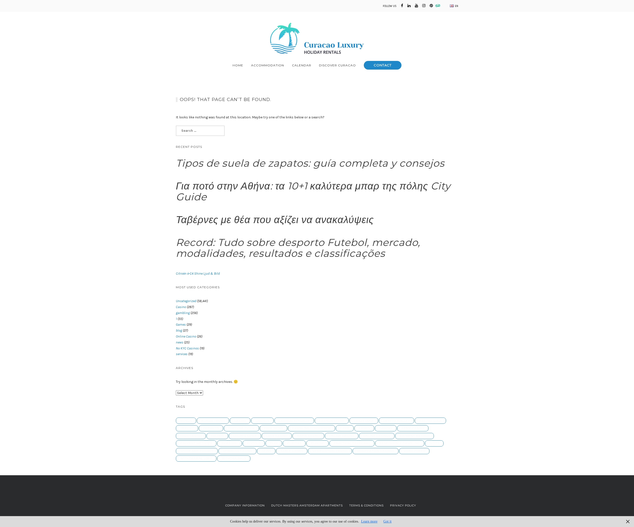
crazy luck (364, 420)
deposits (211, 428)
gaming (385, 428)
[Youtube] (416, 6)
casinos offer (331, 420)
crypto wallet (396, 420)
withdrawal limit (196, 458)
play (274, 443)
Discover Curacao (337, 65)
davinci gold (430, 420)
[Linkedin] (409, 6)
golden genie (245, 436)
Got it (387, 521)
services (181, 354)
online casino (341, 436)
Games (181, 324)
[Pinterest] (431, 6)
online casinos (377, 436)
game (344, 428)
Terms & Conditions (366, 505)
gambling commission (311, 428)
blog (179, 330)
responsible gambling (400, 443)
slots (434, 443)
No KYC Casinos (187, 348)
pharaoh (230, 443)
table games (292, 451)
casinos (262, 420)
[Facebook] (402, 6)
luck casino (277, 436)
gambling (183, 313)
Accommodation (267, 65)
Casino (181, 307)
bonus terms (213, 420)
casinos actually (294, 420)
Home (238, 65)
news (179, 342)
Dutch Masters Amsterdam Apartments (307, 505)
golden (217, 436)
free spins (273, 428)
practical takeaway (352, 443)
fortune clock (241, 428)
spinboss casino (237, 451)
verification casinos (375, 451)
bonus (186, 420)
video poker (414, 451)
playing (317, 443)
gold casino (191, 436)
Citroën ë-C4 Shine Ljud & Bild (198, 273)
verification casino (330, 451)
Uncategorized (186, 301)
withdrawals (234, 458)
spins (266, 451)
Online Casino (186, 336)
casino (240, 420)
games (364, 428)
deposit (187, 428)
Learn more (369, 521)
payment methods (196, 443)
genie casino (413, 428)
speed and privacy (196, 451)
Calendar (301, 65)
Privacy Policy (403, 505)
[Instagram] (424, 6)
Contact (383, 65)
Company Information (245, 505)
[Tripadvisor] (439, 6)
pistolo (254, 443)
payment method (415, 436)
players (294, 443)
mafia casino (308, 436)
